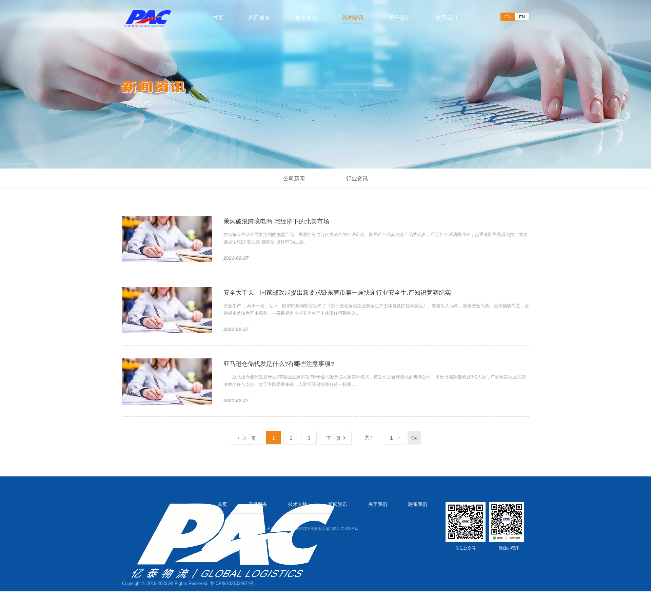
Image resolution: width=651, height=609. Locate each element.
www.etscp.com (252, 550)
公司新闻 (294, 178)
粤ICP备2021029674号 (232, 583)
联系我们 (446, 17)
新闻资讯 (353, 17)
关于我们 (400, 17)
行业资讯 (357, 178)
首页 (218, 17)
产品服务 (259, 17)
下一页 (335, 438)
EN (522, 17)
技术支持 (306, 17)
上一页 (247, 438)
